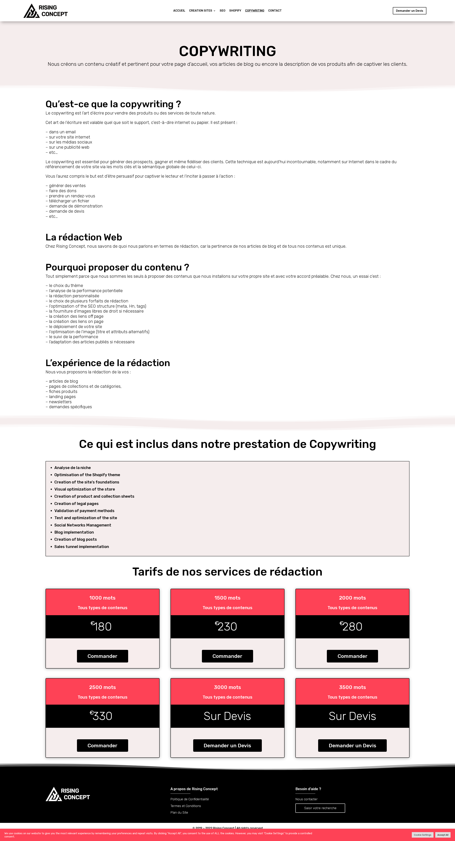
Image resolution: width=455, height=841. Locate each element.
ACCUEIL (179, 10)
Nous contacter (306, 799)
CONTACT (275, 10)
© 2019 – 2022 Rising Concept (213, 828)
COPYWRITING (254, 10)
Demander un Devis (409, 10)
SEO (222, 10)
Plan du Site (179, 813)
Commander (102, 656)
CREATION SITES (200, 10)
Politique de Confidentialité (189, 799)
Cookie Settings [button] (422, 835)
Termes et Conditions (185, 806)
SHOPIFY (235, 10)
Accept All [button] (442, 835)
